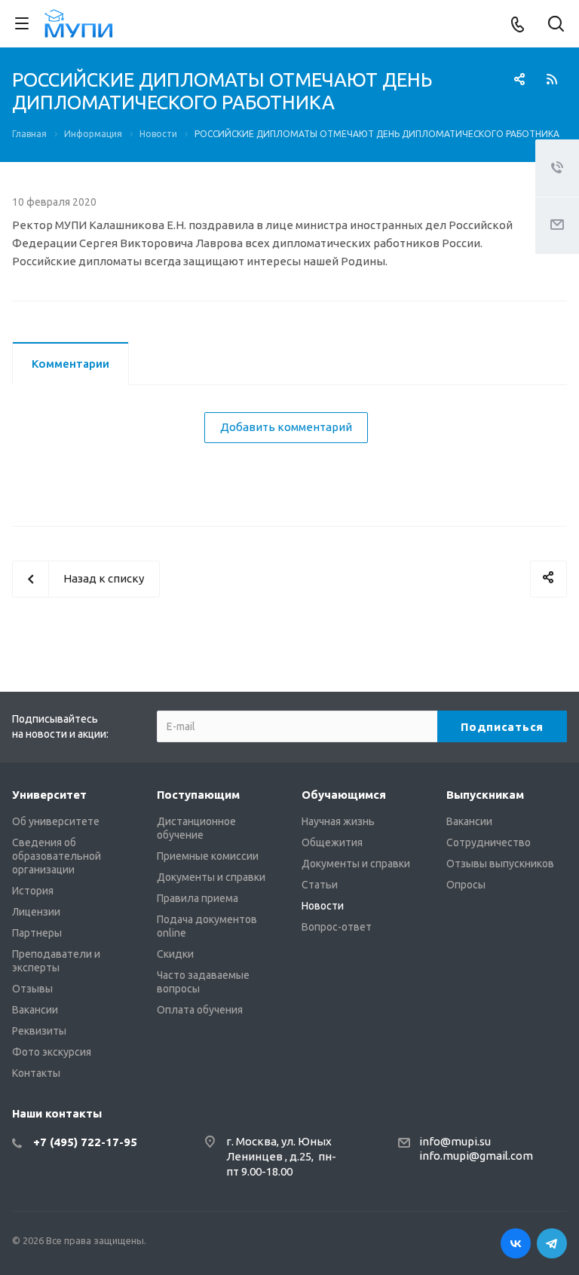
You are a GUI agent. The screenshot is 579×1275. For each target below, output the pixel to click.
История (33, 891)
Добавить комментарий (286, 426)
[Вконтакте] (516, 1243)
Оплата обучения (200, 1010)
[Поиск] (556, 25)
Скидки (175, 954)
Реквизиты (39, 1031)
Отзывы (32, 989)
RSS (552, 79)
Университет (49, 794)
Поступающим (198, 794)
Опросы (466, 885)
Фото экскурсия (51, 1052)
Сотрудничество (488, 842)
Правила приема (197, 898)
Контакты (36, 1073)
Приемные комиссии (208, 856)
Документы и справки (211, 877)
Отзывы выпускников (500, 864)
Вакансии (35, 1010)
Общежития (332, 842)
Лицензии (36, 912)
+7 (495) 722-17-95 (85, 1142)
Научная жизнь (338, 821)
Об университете (56, 821)
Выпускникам (485, 794)
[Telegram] (552, 1243)
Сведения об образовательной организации (56, 856)
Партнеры (37, 933)
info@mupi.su (455, 1141)
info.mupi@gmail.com (476, 1155)
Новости (323, 906)
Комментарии (70, 363)
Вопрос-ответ (337, 927)
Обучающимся (344, 794)
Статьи (320, 885)
